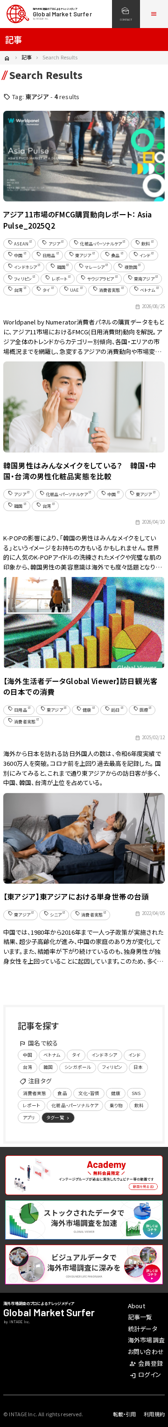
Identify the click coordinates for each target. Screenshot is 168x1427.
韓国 (48, 1067)
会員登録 (146, 1363)
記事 (26, 57)
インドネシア (104, 1055)
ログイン (145, 1374)
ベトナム (52, 1055)
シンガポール (77, 1067)
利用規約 (154, 1414)
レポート (32, 1105)
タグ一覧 (58, 1117)
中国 (27, 1055)
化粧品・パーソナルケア (74, 1105)
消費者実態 (35, 1093)
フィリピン (112, 1067)
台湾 (27, 1067)
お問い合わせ (146, 1351)
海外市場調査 (146, 1339)
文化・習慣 (89, 1093)
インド (134, 1055)
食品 (62, 1093)
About (136, 1305)
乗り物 (116, 1105)
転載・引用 (124, 1414)
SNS (136, 1093)
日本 (138, 1067)
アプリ (29, 1117)
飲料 (139, 1105)
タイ (76, 1055)
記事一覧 (140, 1316)
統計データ (142, 1328)
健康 (115, 1093)
